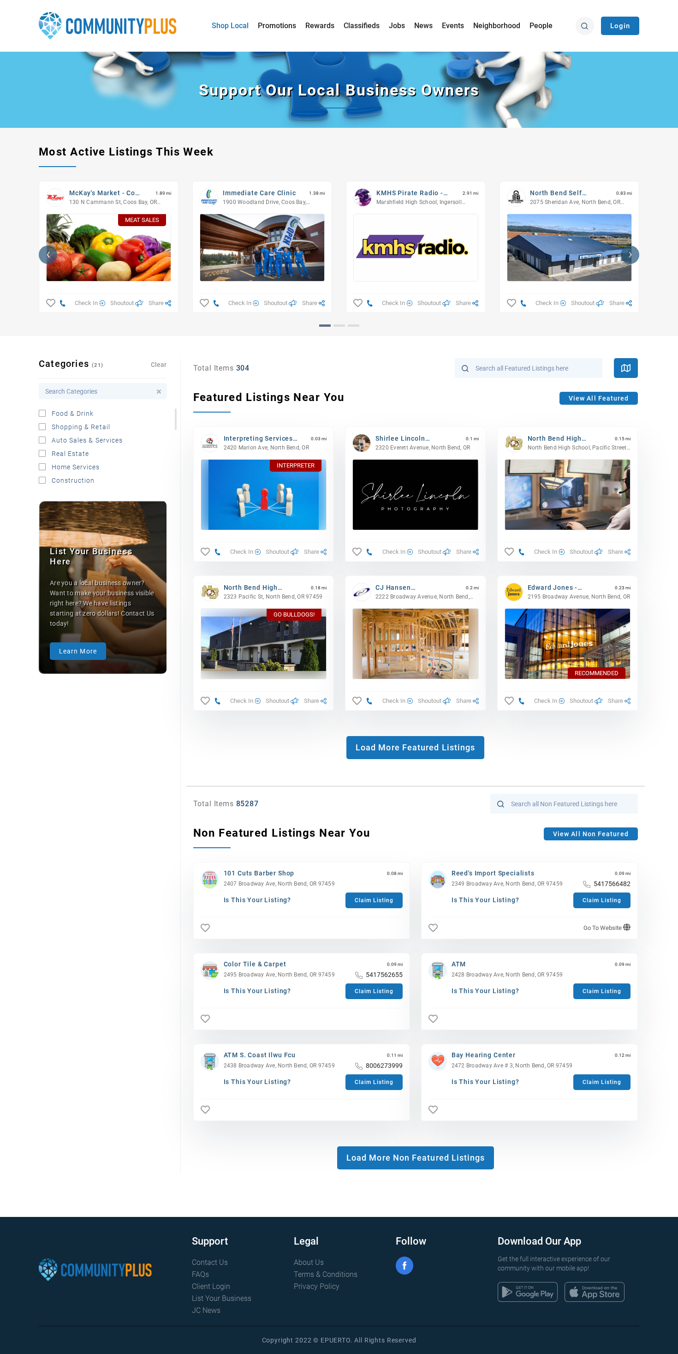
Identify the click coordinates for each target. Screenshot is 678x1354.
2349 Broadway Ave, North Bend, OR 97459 (507, 884)
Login (620, 26)
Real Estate (70, 453)
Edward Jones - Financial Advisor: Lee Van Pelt (564, 588)
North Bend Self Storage (556, 193)
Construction (73, 480)
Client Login (211, 1286)
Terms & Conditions (325, 1274)
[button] (325, 325)
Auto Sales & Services (87, 440)
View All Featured (599, 398)
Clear (159, 364)
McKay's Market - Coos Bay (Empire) (106, 193)
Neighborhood (496, 25)
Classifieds (362, 25)
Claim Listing (374, 900)
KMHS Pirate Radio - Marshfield (409, 193)
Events (453, 25)
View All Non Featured (591, 834)
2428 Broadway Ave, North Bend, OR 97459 (507, 974)
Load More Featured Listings (415, 747)
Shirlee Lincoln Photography (400, 439)
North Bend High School (251, 588)
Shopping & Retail (81, 427)
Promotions (277, 25)
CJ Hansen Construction (396, 588)
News (423, 25)
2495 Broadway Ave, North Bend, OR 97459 (279, 974)
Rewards (319, 25)
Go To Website (603, 927)
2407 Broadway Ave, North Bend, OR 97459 (279, 884)
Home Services (76, 467)
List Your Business (221, 1298)
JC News (206, 1310)
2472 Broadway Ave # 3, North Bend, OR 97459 (512, 1065)
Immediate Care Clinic (259, 193)
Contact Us (210, 1262)
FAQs (200, 1274)
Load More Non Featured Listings (415, 1157)
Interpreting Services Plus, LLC (258, 439)
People (541, 25)
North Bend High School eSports (555, 439)
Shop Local (230, 25)
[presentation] (48, 255)
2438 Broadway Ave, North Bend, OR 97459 (279, 1065)
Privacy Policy (316, 1286)
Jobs (397, 25)
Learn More (78, 651)
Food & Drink (73, 413)
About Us (309, 1262)
